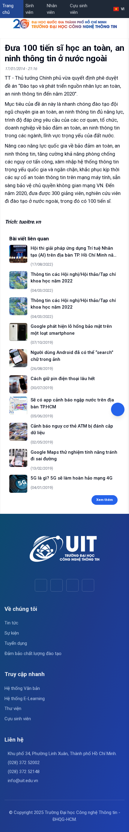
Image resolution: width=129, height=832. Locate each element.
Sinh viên (30, 9)
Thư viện (12, 708)
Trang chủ (8, 9)
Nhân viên (52, 9)
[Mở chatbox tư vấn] (117, 409)
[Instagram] (72, 585)
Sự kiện (11, 633)
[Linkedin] (88, 585)
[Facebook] (41, 585)
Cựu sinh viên (78, 9)
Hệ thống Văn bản (22, 688)
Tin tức (11, 623)
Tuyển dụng (15, 643)
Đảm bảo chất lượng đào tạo (33, 653)
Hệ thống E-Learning (24, 698)
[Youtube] (56, 585)
